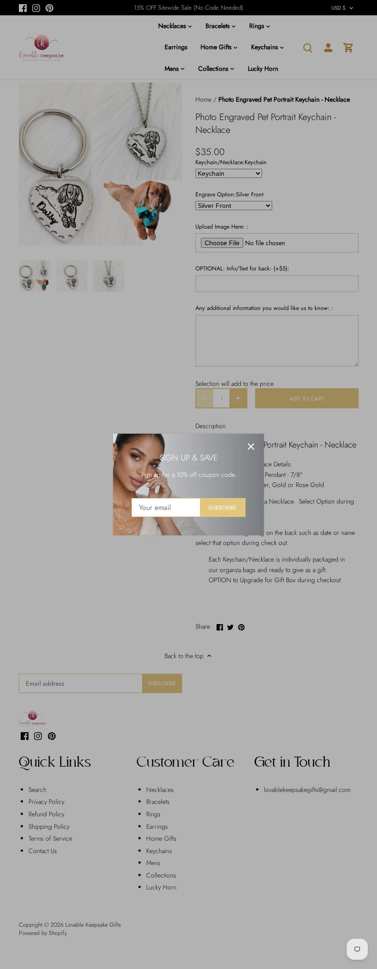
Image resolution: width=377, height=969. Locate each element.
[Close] (251, 446)
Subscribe (222, 507)
